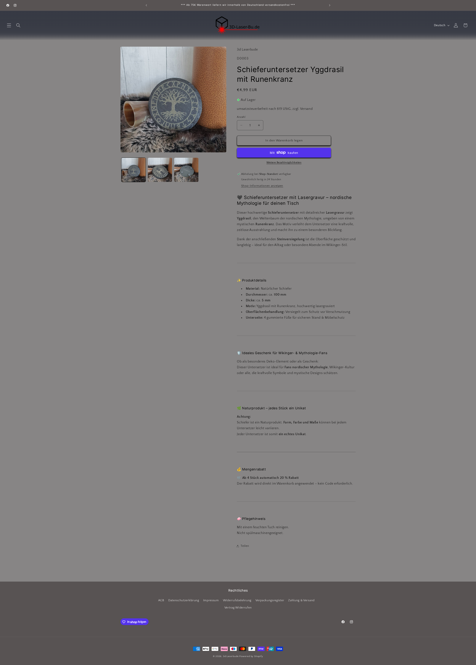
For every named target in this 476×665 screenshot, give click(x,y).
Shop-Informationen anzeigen (262, 185)
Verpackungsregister (269, 600)
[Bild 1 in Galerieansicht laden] (133, 170)
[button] (9, 25)
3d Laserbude (231, 656)
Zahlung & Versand (301, 600)
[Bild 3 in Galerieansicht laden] (186, 170)
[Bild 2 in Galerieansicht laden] (160, 170)
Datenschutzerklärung (183, 600)
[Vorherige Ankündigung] (146, 5)
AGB (161, 600)
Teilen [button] (245, 546)
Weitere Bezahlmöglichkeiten (284, 162)
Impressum (211, 600)
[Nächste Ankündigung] (330, 5)
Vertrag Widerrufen (238, 607)
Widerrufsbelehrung (237, 600)
